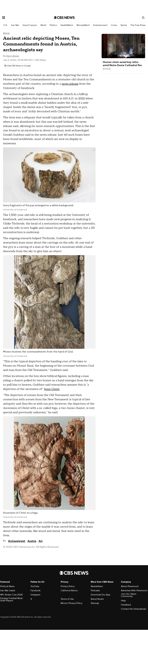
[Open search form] (143, 17)
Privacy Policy (68, 586)
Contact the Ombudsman (133, 609)
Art (40, 541)
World (43, 25)
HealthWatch (66, 25)
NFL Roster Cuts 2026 (11, 595)
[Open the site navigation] (23, 17)
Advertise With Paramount (134, 590)
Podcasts (95, 590)
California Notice (69, 590)
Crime (114, 25)
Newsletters (97, 586)
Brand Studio (97, 599)
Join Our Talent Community (128, 595)
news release (70, 84)
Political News (7, 586)
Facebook (35, 590)
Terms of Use (67, 599)
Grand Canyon (30, 25)
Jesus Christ (52, 389)
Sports (124, 25)
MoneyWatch (83, 25)
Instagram (35, 595)
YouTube (34, 586)
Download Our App (100, 595)
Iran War (15, 25)
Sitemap (95, 603)
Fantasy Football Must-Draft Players (11, 599)
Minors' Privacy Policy (71, 603)
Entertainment (100, 25)
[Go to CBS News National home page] (64, 17)
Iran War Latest (7, 590)
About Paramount (130, 586)
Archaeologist (16, 541)
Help (123, 600)
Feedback (126, 605)
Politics (53, 25)
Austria (31, 541)
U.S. (5, 25)
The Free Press (137, 25)
